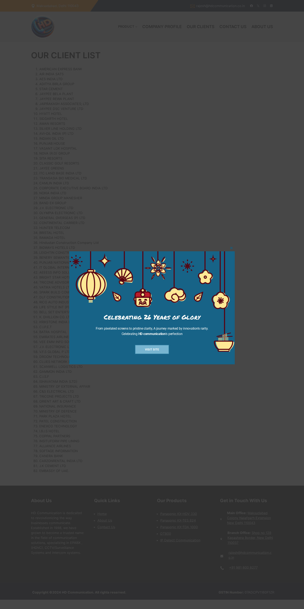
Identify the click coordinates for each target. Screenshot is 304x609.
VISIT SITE (152, 349)
